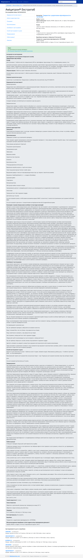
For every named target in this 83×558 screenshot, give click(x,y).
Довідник (9, 5)
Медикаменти (5, 2)
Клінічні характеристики (13, 18)
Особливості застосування (14, 27)
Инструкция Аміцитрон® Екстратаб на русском (20, 51)
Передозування (11, 34)
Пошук (79, 1)
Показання (9, 21)
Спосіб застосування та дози (14, 30)
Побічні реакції (11, 37)
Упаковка (9, 40)
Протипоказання (11, 24)
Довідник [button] (25, 1)
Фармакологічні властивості (14, 15)
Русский (20, 1)
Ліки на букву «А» (17, 5)
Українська (14, 1)
